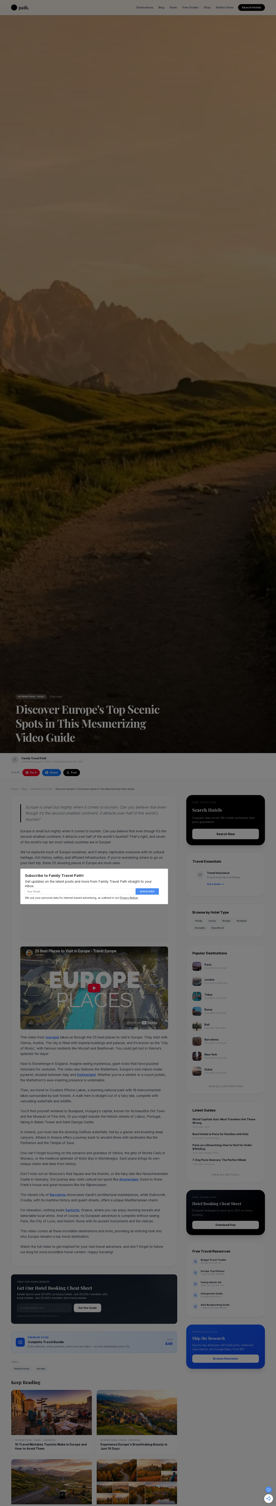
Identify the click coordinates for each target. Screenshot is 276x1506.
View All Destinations (225, 1086)
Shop (207, 7)
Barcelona (58, 1195)
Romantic (200, 927)
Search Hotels (251, 7)
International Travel (31, 696)
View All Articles (225, 1174)
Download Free (226, 1224)
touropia (52, 1037)
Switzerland (86, 1075)
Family (198, 920)
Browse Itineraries (225, 1358)
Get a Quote (214, 884)
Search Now (225, 834)
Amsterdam (128, 1179)
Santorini (72, 1210)
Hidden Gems (225, 7)
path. (24, 7)
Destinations (144, 7)
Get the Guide (87, 1307)
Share (54, 772)
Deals (173, 7)
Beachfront (218, 927)
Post (74, 772)
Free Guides (190, 7)
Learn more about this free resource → (38, 1315)
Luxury (212, 920)
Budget (226, 920)
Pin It (33, 772)
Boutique (242, 920)
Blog (161, 7)
